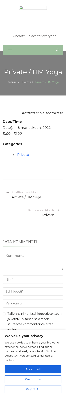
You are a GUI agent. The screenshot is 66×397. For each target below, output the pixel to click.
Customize (33, 379)
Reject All (33, 389)
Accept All (33, 369)
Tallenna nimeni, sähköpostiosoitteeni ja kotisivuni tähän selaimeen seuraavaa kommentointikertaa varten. (34, 321)
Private (23, 155)
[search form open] (57, 50)
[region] (33, 363)
